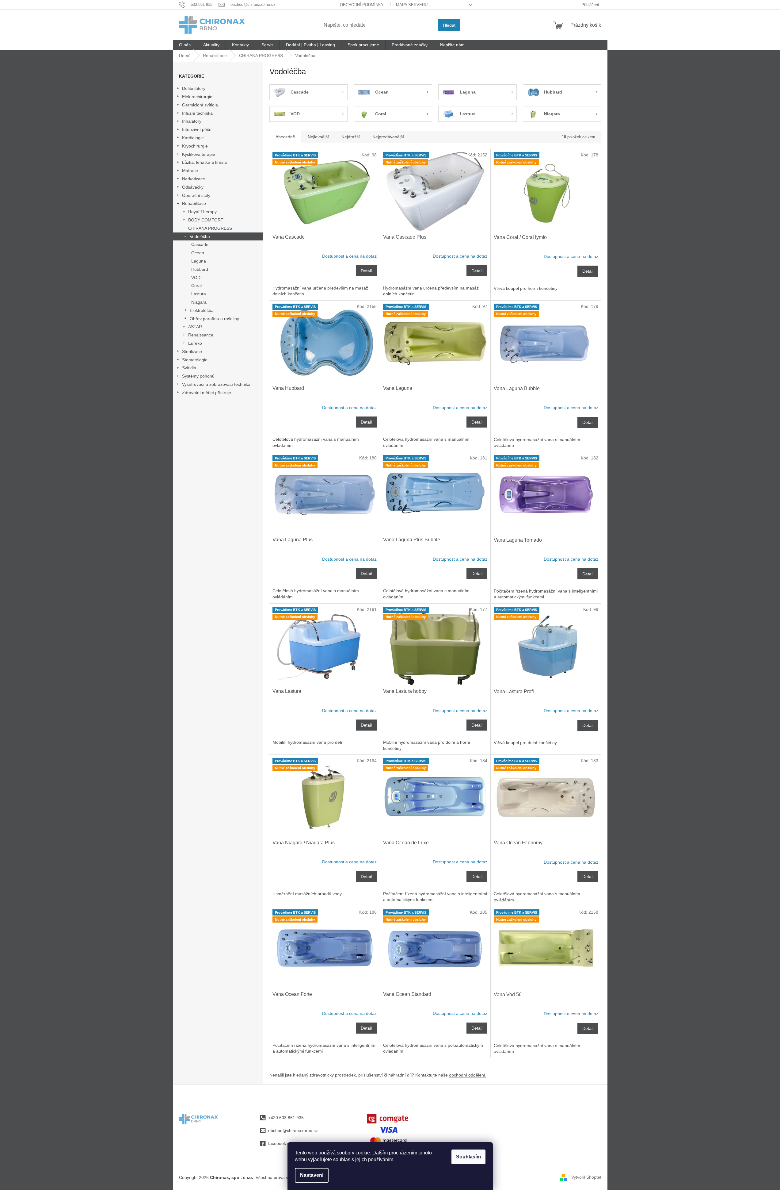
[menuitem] (185, 45)
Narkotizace (193, 178)
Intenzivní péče (196, 129)
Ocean (197, 252)
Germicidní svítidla (200, 104)
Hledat (449, 25)
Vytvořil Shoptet (586, 1177)
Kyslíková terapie (198, 154)
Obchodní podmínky (362, 4)
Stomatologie (194, 359)
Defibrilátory (193, 88)
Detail (366, 270)
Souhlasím (468, 1156)
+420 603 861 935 (286, 1117)
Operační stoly (196, 195)
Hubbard (199, 269)
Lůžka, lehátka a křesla (204, 162)
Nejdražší (350, 136)
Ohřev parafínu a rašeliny (214, 318)
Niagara (199, 302)
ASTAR (195, 326)
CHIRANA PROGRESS (210, 228)
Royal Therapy (202, 211)
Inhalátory (191, 121)
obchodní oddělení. (467, 1075)
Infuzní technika (197, 113)
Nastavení (311, 1175)
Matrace (190, 170)
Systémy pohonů (198, 376)
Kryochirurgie (195, 146)
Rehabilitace (194, 203)
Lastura (198, 293)
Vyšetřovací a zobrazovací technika (216, 384)
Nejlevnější (318, 136)
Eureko (195, 343)
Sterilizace (192, 351)
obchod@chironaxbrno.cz (293, 1130)
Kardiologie (193, 137)
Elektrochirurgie (197, 96)
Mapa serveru (412, 4)
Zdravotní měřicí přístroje (206, 392)
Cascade (199, 244)
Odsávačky (193, 187)
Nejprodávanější (388, 136)
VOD (195, 277)
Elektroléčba (202, 310)
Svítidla (189, 367)
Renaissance (200, 334)
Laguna (198, 261)
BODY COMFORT (205, 219)
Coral (196, 285)
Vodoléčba (200, 236)
